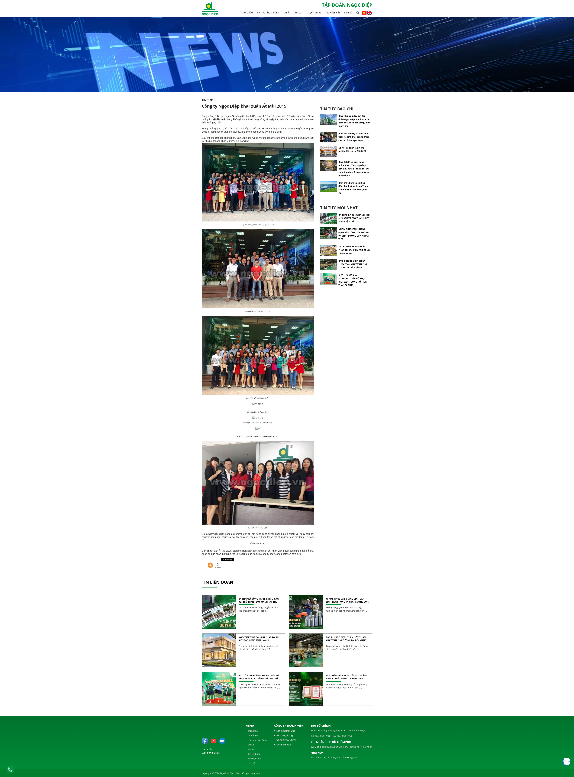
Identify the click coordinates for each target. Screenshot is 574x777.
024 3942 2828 (211, 752)
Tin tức (299, 12)
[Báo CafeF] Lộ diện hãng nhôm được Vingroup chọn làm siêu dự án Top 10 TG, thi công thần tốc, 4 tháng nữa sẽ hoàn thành (353, 169)
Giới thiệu (247, 12)
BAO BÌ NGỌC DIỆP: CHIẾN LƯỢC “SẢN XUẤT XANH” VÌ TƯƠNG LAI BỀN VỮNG (352, 264)
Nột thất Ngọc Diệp (286, 730)
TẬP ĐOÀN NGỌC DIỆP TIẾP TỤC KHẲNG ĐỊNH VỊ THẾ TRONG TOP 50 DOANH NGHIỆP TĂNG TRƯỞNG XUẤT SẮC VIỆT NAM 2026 (346, 677)
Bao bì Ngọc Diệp (285, 735)
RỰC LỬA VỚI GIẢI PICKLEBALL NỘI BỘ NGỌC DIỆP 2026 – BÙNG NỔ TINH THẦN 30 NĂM (259, 677)
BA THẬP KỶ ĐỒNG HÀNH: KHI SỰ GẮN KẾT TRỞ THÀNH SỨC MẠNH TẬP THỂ (354, 218)
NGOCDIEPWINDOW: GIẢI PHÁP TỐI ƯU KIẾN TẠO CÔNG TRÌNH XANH (354, 250)
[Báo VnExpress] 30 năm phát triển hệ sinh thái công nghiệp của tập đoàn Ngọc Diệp (353, 137)
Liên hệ (348, 12)
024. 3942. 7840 (344, 736)
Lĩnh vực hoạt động (268, 12)
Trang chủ (253, 730)
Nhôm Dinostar (284, 744)
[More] (210, 563)
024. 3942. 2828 (322, 736)
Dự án (287, 12)
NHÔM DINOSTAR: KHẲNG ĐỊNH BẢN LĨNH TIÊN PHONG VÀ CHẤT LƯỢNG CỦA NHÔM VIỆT (347, 600)
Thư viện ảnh (332, 12)
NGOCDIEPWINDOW (286, 740)
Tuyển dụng (314, 12)
